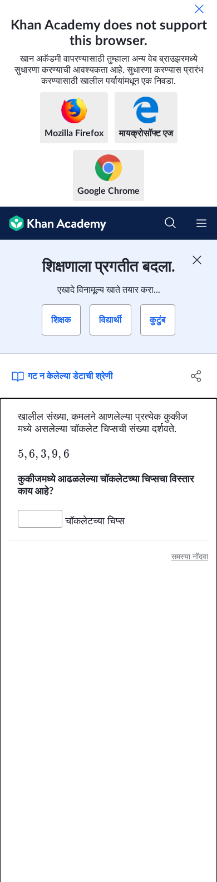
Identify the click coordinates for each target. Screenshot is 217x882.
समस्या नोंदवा (189, 557)
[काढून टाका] (199, 9)
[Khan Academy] (53, 223)
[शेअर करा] (196, 376)
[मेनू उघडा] (201, 223)
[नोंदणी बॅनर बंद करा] (197, 260)
